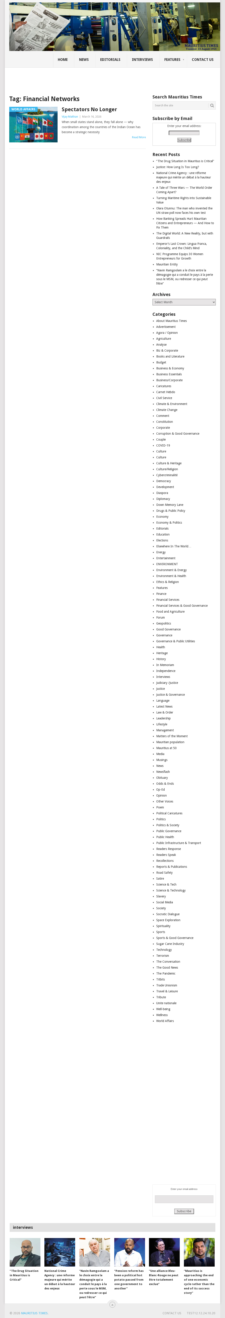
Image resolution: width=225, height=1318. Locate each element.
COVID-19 (163, 445)
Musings (161, 760)
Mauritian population (170, 742)
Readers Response (168, 849)
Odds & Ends (165, 783)
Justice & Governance (170, 694)
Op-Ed (160, 789)
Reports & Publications (171, 866)
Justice (160, 688)
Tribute (161, 997)
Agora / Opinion (167, 332)
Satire (160, 878)
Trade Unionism (166, 985)
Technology (164, 949)
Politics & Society (167, 825)
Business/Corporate (169, 380)
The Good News (167, 967)
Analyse (161, 344)
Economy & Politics (169, 522)
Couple (161, 439)
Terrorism (162, 955)
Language (162, 700)
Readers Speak (166, 855)
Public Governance (168, 831)
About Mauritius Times (171, 321)
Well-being (163, 1009)
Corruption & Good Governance (177, 433)
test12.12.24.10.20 (201, 1313)
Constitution (164, 421)
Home (63, 60)
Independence (165, 671)
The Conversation (168, 961)
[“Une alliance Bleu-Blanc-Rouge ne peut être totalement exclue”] (164, 1252)
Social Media (164, 902)
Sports (160, 932)
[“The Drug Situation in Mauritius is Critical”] (25, 1252)
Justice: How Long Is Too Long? (177, 167)
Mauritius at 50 (166, 748)
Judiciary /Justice (167, 682)
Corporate (163, 427)
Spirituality (163, 926)
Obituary (162, 777)
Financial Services (167, 599)
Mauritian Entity (167, 264)
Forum (160, 617)
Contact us (203, 60)
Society (161, 908)
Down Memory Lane (169, 505)
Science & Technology (171, 890)
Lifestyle (161, 724)
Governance (164, 635)
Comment (162, 416)
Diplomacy (163, 499)
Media (160, 754)
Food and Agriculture (170, 611)
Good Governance (168, 629)
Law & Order (164, 712)
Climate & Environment (171, 404)
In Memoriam (165, 665)
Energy (161, 552)
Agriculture (163, 338)
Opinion (161, 795)
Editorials (110, 60)
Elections (162, 540)
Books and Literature (170, 356)
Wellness (162, 1015)
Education (163, 534)
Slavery (161, 896)
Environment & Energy (171, 570)
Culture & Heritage (168, 463)
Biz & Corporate (167, 350)
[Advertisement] (85, 78)
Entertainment (165, 558)
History (161, 659)
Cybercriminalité (167, 475)
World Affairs (165, 1021)
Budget (161, 362)
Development (165, 487)
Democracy (163, 481)
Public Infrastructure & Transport (178, 843)
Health (160, 647)
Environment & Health (171, 576)
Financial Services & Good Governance (182, 605)
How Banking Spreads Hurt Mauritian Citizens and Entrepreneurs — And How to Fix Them (185, 223)
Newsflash (163, 771)
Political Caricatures (169, 813)
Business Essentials (169, 374)
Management (165, 730)
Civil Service (164, 398)
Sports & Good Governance (174, 938)
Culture (161, 451)
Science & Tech (166, 884)
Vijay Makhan (70, 116)
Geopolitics (163, 623)
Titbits (160, 979)
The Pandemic (165, 973)
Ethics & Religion (167, 582)
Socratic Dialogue (168, 914)
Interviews (142, 60)
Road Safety (164, 872)
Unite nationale (166, 1003)
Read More (139, 137)
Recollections (165, 860)
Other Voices (164, 801)
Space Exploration (168, 920)
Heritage (162, 653)
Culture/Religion (167, 469)
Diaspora (162, 493)
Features (172, 60)
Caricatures (163, 386)
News (84, 60)
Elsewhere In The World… (173, 546)
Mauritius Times (34, 1313)
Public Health (165, 837)
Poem (160, 807)
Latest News (164, 706)
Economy (162, 516)
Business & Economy (170, 368)
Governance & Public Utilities (175, 641)
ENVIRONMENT (167, 564)
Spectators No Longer (89, 109)
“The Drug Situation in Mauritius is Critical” (185, 161)
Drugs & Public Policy (170, 510)
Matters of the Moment (172, 736)
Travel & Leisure (167, 991)
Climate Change (166, 410)
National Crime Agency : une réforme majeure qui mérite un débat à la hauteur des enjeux (183, 177)
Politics (161, 819)
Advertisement (166, 327)
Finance (161, 593)
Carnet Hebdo (165, 392)
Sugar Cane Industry (170, 944)
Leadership (163, 718)
